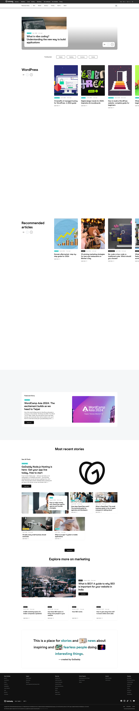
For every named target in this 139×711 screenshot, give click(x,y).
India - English (17, 701)
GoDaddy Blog (6, 686)
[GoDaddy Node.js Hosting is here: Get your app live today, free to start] (92, 473)
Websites (29, 33)
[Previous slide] (108, 44)
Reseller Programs (82, 680)
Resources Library (25, 5)
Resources (27, 682)
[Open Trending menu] (55, 5)
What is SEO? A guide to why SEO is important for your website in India (96, 586)
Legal (5, 690)
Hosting (128, 688)
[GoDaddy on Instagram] (124, 701)
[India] (9, 1)
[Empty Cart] (132, 2)
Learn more (56, 105)
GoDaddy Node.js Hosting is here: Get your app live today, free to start (37, 469)
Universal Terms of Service (44, 708)
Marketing (71, 57)
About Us (5, 678)
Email (28, 1)
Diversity (93, 57)
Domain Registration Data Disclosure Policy (32, 684)
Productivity (26, 528)
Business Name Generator (59, 686)
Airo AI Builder (55, 1)
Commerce (82, 57)
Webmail (56, 688)
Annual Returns (6, 680)
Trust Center (6, 694)
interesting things (69, 654)
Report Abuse (28, 680)
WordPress (57, 97)
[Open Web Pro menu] (61, 5)
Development (111, 251)
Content (83, 97)
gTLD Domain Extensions (131, 680)
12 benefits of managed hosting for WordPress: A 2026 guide (66, 102)
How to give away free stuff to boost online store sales (105, 612)
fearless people (75, 647)
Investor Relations (7, 688)
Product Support (28, 678)
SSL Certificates (47, 1)
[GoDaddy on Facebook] (121, 701)
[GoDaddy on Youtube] (134, 701)
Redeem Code (57, 692)
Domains (56, 251)
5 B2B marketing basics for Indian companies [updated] (32, 612)
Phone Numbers (129, 694)
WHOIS (56, 690)
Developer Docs (57, 678)
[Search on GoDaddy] (116, 5)
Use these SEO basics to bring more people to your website (56, 613)
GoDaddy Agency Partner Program (84, 678)
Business (57, 528)
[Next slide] (112, 44)
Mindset (39, 5)
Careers (5, 682)
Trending (52, 5)
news (92, 641)
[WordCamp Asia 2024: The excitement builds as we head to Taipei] (93, 409)
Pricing (60, 1)
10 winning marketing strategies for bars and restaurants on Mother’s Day (93, 256)
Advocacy (46, 5)
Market (65, 5)
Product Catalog (57, 694)
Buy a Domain (129, 678)
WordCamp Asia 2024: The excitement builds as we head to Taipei (39, 406)
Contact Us (6, 684)
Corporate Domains (58, 684)
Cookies (133, 706)
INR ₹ (24, 701)
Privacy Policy (129, 706)
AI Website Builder (130, 682)
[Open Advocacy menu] (48, 5)
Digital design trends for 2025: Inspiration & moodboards (92, 102)
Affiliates (80, 682)
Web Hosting (24, 463)
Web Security (129, 690)
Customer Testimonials (58, 682)
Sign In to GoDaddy (108, 678)
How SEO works (77, 612)
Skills (34, 5)
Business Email (129, 684)
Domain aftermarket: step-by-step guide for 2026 (65, 255)
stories (66, 641)
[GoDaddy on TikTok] (128, 701)
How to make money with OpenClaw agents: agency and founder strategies (57, 505)
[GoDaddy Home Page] (8, 701)
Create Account (107, 680)
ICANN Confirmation (58, 680)
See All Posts (26, 459)
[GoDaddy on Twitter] (131, 701)
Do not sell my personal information (129, 708)
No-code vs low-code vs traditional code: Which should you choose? (119, 256)
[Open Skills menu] (35, 5)
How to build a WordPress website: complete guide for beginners (118, 103)
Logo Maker (129, 692)
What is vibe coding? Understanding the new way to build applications (46, 39)
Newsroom (5, 692)
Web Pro (59, 5)
